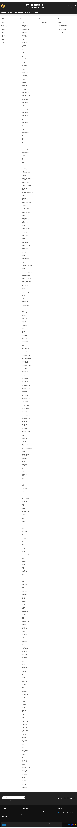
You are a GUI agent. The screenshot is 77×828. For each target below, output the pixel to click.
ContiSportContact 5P (26, 256)
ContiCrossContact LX (26, 284)
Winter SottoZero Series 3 (26, 191)
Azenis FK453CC (24, 501)
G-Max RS (23, 720)
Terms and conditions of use (64, 25)
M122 (23, 146)
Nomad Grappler (24, 641)
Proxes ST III (24, 89)
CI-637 (23, 481)
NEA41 (23, 52)
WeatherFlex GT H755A (26, 415)
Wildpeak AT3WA (24, 472)
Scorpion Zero (24, 171)
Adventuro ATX (24, 753)
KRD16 (23, 528)
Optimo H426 (24, 334)
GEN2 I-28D (24, 697)
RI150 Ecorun (24, 514)
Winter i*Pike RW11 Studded (26, 422)
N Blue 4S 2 (24, 627)
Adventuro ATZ (24, 761)
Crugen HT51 (24, 538)
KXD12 (23, 574)
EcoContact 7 (24, 321)
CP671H (23, 618)
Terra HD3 (23, 319)
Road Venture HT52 (25, 582)
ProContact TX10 (25, 266)
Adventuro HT (24, 747)
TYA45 (23, 59)
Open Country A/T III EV (26, 128)
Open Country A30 (25, 102)
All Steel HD (24, 707)
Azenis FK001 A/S (25, 517)
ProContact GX (24, 268)
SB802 (23, 617)
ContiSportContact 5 (25, 242)
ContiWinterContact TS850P (27, 272)
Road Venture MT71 (25, 550)
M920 (23, 125)
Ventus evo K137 (24, 391)
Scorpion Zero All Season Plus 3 (27, 229)
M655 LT (23, 141)
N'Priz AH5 (23, 598)
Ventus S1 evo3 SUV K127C (26, 348)
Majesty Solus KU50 (25, 554)
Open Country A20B (25, 115)
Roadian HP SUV (25, 610)
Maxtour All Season (25, 750)
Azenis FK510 (24, 447)
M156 (23, 56)
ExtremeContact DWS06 (26, 29)
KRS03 (23, 562)
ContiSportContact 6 (25, 246)
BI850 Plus (24, 504)
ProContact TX (24, 264)
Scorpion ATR (24, 198)
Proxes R (23, 93)
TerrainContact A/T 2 (25, 324)
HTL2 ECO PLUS (24, 304)
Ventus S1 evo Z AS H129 (26, 398)
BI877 (23, 495)
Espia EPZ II (24, 441)
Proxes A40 (24, 79)
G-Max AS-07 (24, 738)
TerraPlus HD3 (24, 312)
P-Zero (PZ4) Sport (25, 208)
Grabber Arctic (24, 741)
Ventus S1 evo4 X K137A (26, 401)
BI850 (23, 485)
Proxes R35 (24, 83)
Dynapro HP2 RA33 (25, 341)
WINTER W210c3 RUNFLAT (26, 201)
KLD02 (23, 557)
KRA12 (23, 541)
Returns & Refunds (62, 29)
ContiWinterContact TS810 (26, 271)
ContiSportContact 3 (25, 235)
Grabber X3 (24, 718)
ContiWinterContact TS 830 (26, 278)
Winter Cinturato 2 (25, 231)
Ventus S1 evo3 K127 (25, 344)
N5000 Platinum (24, 625)
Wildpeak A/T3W (24, 438)
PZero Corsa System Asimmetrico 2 (28, 181)
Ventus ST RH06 (24, 335)
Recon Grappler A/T (25, 655)
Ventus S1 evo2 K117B (25, 352)
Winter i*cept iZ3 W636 (26, 394)
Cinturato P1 (24, 195)
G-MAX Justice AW (25, 743)
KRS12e (23, 544)
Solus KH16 (24, 555)
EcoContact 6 (24, 322)
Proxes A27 (24, 82)
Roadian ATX (24, 601)
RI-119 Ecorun (24, 488)
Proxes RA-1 (24, 69)
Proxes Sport (24, 45)
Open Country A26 (25, 103)
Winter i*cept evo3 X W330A (27, 389)
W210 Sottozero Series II (26, 172)
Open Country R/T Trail (26, 95)
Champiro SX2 (24, 764)
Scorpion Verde (24, 176)
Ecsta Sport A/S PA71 (25, 588)
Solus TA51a (24, 567)
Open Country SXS (25, 133)
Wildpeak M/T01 (24, 458)
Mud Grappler (24, 650)
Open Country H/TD (25, 152)
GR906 (23, 661)
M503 (23, 151)
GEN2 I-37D (24, 705)
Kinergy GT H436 (25, 342)
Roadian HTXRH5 (25, 611)
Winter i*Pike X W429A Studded (27, 387)
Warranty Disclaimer (62, 28)
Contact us (61, 32)
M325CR (23, 155)
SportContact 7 (24, 241)
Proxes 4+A (24, 86)
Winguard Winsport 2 (25, 605)
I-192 (23, 690)
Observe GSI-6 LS (25, 42)
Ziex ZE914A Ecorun (25, 511)
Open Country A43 (25, 118)
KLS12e (23, 587)
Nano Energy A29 (25, 58)
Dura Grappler (24, 644)
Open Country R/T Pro (25, 126)
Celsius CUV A (24, 85)
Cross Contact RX (25, 282)
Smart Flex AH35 (25, 421)
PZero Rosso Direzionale (26, 211)
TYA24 (23, 55)
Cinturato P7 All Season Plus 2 (27, 216)
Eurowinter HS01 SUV (25, 454)
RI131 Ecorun (24, 491)
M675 (23, 156)
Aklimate (23, 439)
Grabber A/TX (24, 714)
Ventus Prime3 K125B (25, 374)
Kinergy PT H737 (24, 345)
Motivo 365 (24, 658)
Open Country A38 (25, 121)
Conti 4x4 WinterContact (26, 275)
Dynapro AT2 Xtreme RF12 (26, 385)
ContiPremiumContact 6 (26, 258)
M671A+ (23, 138)
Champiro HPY (24, 770)
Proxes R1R (24, 43)
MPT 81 (23, 289)
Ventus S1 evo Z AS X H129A (27, 417)
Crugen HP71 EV (24, 571)
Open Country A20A (25, 106)
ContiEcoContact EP (25, 279)
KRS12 (23, 590)
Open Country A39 (25, 116)
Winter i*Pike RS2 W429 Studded (27, 384)
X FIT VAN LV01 (24, 780)
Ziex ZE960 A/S (24, 464)
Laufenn (3, 36)
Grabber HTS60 (24, 724)
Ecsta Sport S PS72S (25, 570)
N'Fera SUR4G (24, 630)
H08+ (23, 148)
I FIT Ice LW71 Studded (25, 778)
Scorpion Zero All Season (26, 202)
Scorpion (23, 215)
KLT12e (23, 524)
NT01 (22, 660)
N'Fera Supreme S (25, 634)
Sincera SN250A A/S (25, 477)
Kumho (3, 35)
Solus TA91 (24, 525)
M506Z (23, 129)
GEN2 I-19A (24, 701)
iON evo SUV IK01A (25, 395)
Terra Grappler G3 (25, 654)
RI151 (23, 478)
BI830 (23, 475)
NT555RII (23, 647)
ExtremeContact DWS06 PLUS (27, 265)
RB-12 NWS (24, 673)
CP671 (23, 608)
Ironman (3, 33)
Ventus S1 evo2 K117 (25, 359)
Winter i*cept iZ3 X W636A (26, 408)
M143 (23, 119)
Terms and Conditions (57, 823)
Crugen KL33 (24, 522)
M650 (23, 165)
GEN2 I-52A (24, 708)
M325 (23, 48)
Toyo (3, 42)
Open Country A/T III (25, 92)
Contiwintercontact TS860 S (27, 244)
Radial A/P (23, 664)
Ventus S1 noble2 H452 (26, 354)
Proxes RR (23, 101)
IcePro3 (23, 744)
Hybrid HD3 (24, 315)
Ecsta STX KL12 (24, 531)
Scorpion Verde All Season (26, 178)
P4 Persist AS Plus (25, 222)
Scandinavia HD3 (25, 301)
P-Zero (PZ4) (24, 179)
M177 (22, 131)
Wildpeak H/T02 (24, 455)
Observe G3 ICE (24, 33)
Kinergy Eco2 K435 (25, 368)
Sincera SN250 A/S (25, 437)
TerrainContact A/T (25, 299)
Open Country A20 (25, 112)
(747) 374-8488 (62, 816)
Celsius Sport (24, 35)
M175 (22, 158)
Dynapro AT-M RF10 (25, 362)
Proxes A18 (24, 78)
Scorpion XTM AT (25, 329)
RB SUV (23, 680)
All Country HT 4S (25, 694)
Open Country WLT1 (25, 76)
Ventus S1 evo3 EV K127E (26, 379)
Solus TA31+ (24, 564)
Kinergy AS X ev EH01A (26, 399)
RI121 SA (23, 487)
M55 (22, 98)
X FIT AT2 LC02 (24, 774)
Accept (4, 825)
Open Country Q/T (25, 99)
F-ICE (23, 435)
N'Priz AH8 (23, 607)
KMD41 (23, 532)
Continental (4, 26)
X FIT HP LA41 (24, 783)
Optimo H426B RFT (25, 371)
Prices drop (42, 811)
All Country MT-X (24, 700)
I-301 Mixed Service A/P (26, 678)
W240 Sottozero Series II (26, 189)
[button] (10, 12)
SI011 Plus (23, 508)
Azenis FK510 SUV (25, 444)
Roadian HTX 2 (24, 615)
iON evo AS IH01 (24, 411)
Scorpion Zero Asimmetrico (26, 185)
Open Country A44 (25, 96)
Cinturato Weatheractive (26, 228)
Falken (3, 28)
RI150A (23, 484)
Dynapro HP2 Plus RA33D (26, 358)
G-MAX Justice (24, 734)
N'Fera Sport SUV (25, 628)
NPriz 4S (23, 635)
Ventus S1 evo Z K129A (26, 418)
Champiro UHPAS (25, 748)
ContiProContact (25, 248)
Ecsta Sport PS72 (25, 578)
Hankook (4, 32)
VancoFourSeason (25, 302)
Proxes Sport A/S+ (25, 66)
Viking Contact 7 (24, 252)
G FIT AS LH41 (24, 784)
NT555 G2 (23, 638)
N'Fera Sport (24, 614)
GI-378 (23, 505)
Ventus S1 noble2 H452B (26, 364)
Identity (3, 811)
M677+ (23, 136)
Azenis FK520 (24, 468)
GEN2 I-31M (24, 713)
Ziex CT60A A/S (24, 482)
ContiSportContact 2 (25, 249)
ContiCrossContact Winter (26, 276)
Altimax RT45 (24, 737)
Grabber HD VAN (24, 727)
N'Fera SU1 (23, 604)
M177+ (23, 135)
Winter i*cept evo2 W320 (26, 372)
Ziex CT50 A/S (24, 492)
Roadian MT (24, 620)
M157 (22, 142)
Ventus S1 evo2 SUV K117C (26, 365)
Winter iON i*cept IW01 (25, 402)
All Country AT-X (24, 695)
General (3, 29)
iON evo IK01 (24, 392)
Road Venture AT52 (25, 568)
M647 (23, 162)
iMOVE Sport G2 (24, 698)
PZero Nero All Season (26, 186)
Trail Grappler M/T (25, 648)
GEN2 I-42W (24, 704)
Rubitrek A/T (24, 445)
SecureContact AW (25, 26)
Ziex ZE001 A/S (24, 474)
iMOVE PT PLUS (24, 691)
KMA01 (23, 530)
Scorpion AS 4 (24, 787)
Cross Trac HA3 (24, 318)
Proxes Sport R (24, 325)
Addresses (4, 814)
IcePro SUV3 (24, 751)
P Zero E (23, 331)
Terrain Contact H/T (25, 28)
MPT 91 (23, 298)
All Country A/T (24, 684)
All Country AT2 (24, 685)
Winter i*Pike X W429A (25, 378)
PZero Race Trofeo (25, 188)
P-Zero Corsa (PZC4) (25, 168)
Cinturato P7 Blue (25, 209)
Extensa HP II (24, 62)
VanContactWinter (25, 285)
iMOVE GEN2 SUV (25, 668)
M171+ (23, 153)
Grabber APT (24, 717)
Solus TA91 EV (24, 584)
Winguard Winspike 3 (25, 595)
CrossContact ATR (25, 314)
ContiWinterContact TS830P (27, 251)
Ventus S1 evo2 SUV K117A (26, 355)
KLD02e (23, 560)
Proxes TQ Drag (24, 75)
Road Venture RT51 (25, 577)
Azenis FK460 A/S (25, 434)
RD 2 (22, 731)
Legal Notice (61, 23)
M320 (23, 145)
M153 (23, 161)
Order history (4, 816)
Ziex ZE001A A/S (25, 497)
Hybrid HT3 (23, 288)
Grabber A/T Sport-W (25, 733)
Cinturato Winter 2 (25, 232)
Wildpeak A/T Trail (25, 452)
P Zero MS (23, 225)
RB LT (23, 688)
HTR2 (23, 308)
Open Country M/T (25, 123)
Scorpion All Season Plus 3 (26, 212)
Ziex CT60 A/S (24, 442)
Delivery (60, 22)
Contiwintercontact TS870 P (27, 261)
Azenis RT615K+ (24, 465)
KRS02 (23, 558)
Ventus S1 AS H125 (25, 382)
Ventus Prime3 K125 (25, 375)
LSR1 (22, 309)
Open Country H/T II (25, 132)
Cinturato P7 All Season (26, 182)
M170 (23, 139)
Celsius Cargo (24, 63)
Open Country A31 (25, 109)
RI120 (23, 518)
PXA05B (23, 73)
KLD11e (23, 552)
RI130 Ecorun (24, 502)
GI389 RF (23, 512)
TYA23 (23, 49)
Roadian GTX (24, 600)
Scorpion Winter (24, 169)
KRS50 (23, 545)
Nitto (3, 39)
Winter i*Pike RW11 (25, 428)
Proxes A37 (24, 88)
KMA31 (23, 585)
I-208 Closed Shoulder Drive (27, 681)
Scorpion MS (24, 221)
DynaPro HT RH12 (25, 338)
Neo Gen (23, 645)
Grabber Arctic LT (25, 721)
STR (22, 693)
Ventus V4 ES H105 (25, 369)
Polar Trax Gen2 (24, 665)
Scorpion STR (24, 175)
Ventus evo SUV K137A (26, 388)
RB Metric (23, 675)
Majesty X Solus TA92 (25, 591)
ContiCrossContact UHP (26, 245)
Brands (2, 25)
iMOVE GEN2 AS (24, 667)
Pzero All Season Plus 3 (26, 219)
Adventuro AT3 (24, 760)
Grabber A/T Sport (25, 730)
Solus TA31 (23, 535)
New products (42, 814)
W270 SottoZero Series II (26, 196)
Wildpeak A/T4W (24, 457)
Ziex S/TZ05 (24, 451)
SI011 (23, 467)
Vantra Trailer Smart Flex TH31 (27, 431)
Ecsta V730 (24, 575)
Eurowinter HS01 (25, 462)
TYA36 (23, 46)
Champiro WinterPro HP (26, 767)
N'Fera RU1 (23, 631)
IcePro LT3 (23, 757)
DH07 (23, 432)
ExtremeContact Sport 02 (26, 239)
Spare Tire (23, 238)
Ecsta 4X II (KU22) (25, 547)
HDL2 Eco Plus (24, 296)
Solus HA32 (24, 551)
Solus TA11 (23, 548)
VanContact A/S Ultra (25, 292)
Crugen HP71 (24, 521)
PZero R (23, 226)
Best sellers (3, 22)
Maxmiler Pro (24, 773)
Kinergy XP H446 (25, 404)
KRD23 (23, 534)
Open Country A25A (25, 108)
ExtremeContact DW (25, 23)
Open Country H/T (25, 149)
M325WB (23, 159)
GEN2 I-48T (24, 710)
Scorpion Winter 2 (25, 218)
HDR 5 (23, 22)
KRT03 (23, 581)
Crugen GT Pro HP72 (25, 788)
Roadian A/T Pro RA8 (25, 621)
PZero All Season (25, 206)
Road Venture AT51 (25, 561)
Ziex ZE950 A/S (24, 461)
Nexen (3, 38)
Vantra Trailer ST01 (25, 427)
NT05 (23, 637)
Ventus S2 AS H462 (25, 405)
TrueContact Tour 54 (25, 25)
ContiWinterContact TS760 (26, 281)
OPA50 (23, 105)
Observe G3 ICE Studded (26, 38)
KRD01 (23, 537)
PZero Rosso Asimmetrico (26, 199)
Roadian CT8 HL (24, 594)
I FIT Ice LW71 (24, 777)
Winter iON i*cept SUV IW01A (27, 414)
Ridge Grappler (24, 657)
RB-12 (23, 670)
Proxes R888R (24, 32)
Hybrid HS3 (24, 291)
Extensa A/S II (24, 36)
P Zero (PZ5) (24, 328)
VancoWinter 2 (24, 295)
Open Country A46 (25, 122)
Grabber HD (24, 723)
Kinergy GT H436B (25, 351)
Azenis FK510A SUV (25, 498)
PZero (23, 166)
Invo (22, 640)
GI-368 (23, 494)
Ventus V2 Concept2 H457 (26, 349)
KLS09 (23, 527)
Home (22, 814)
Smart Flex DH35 (25, 424)
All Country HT (24, 677)
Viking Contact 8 (25, 236)
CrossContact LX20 (25, 305)
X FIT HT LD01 (24, 781)
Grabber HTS (24, 728)
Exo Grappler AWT (25, 651)
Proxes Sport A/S (25, 72)
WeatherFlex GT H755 (25, 412)
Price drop (3, 23)
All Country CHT (24, 671)
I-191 (22, 711)
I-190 (23, 687)
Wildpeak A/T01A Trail (25, 515)
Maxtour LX (24, 754)
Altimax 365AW (24, 740)
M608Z (23, 113)
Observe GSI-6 (24, 65)
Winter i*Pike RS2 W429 (26, 381)
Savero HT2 (24, 768)
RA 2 (22, 725)
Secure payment (62, 26)
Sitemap (60, 33)
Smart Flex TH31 (24, 425)
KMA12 (23, 542)
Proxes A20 (24, 68)
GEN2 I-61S (24, 703)
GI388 (23, 471)
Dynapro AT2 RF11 (25, 361)
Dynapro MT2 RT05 (25, 419)
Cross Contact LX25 (25, 294)
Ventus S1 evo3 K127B (25, 339)
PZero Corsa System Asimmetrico (28, 192)
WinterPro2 (24, 758)
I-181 (22, 674)
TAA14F (23, 39)
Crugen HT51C (24, 580)
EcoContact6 (24, 262)
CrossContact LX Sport (26, 269)
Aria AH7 (23, 597)
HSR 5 (23, 311)
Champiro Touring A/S (25, 771)
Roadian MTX (24, 624)
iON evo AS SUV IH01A (25, 407)
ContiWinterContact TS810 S (27, 259)
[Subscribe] (24, 797)
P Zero (23, 332)
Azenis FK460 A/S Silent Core (27, 448)
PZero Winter (24, 205)
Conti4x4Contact (25, 274)
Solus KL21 (23, 565)
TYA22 (23, 53)
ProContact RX (24, 255)
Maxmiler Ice (24, 763)
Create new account (43, 22)
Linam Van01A (24, 507)
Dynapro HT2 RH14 (25, 409)
